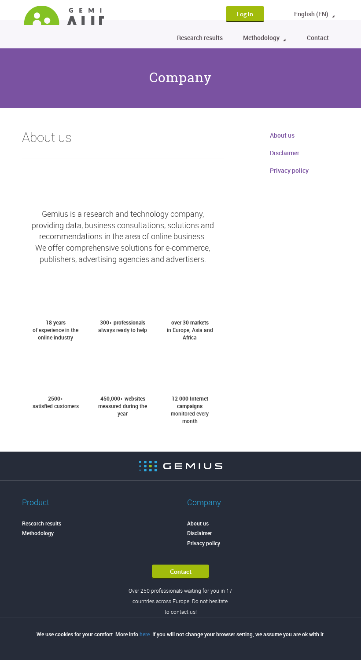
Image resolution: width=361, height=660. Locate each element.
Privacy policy (289, 170)
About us (282, 135)
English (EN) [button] (312, 14)
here (145, 634)
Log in (245, 14)
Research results (200, 37)
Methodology (38, 532)
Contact (318, 37)
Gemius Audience (64, 15)
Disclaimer (284, 153)
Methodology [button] (262, 37)
